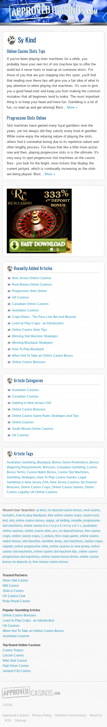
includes (9, 515)
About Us (95, 715)
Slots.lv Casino (13, 591)
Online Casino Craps (35, 487)
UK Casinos (20, 297)
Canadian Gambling (71, 467)
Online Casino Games (67, 487)
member (47, 541)
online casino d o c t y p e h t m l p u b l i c (53, 525)
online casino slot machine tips (55, 551)
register (8, 546)
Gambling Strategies (21, 477)
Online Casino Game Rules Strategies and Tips (45, 416)
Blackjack (44, 462)
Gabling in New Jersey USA (31, 403)
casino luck (91, 515)
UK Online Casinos (43, 492)
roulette (76, 520)
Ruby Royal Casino (16, 601)
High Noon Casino (16, 666)
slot (11, 520)
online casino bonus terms (59, 556)
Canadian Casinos (25, 396)
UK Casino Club (14, 596)
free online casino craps (65, 515)
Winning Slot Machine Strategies (35, 336)
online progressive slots (31, 546)
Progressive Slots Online (26, 118)
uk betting (63, 520)
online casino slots (38, 531)
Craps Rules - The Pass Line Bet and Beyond (44, 317)
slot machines (73, 541)
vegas (50, 520)
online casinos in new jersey (69, 546)
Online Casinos (23, 422)
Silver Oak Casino (15, 580)
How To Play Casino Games (57, 477)
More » (72, 107)
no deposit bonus (71, 531)
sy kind (41, 510)
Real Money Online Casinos (32, 284)
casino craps (93, 541)
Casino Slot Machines (73, 472)
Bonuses (49, 467)
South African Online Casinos (32, 429)
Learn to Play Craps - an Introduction (38, 323)
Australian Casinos (25, 310)
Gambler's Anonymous (70, 715)
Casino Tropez (13, 650)
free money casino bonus (50, 562)
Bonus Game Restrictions (70, 462)
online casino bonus (30, 520)
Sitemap (20, 720)
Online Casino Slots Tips (26, 51)
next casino (92, 510)
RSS (8, 720)
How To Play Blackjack (28, 349)
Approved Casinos (16, 715)
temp (58, 541)
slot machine (31, 541)
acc (54, 531)
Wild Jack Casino (15, 660)
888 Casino (11, 585)
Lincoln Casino (13, 655)
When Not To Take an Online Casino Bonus (42, 355)
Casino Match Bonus (41, 472)
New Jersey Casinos (64, 482)
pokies (49, 536)
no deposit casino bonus (65, 510)
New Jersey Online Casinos (31, 278)
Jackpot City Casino (17, 671)
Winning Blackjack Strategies (32, 343)
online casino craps (25, 536)
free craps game (66, 536)
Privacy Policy (42, 715)
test (5, 520)
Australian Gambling (21, 462)
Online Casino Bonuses (28, 362)
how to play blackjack (31, 515)
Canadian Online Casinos (30, 304)
